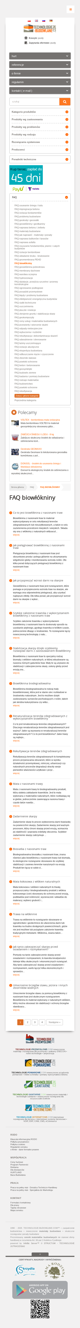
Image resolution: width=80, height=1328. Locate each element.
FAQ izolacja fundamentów (28, 213)
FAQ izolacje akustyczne (27, 347)
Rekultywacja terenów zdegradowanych (37, 751)
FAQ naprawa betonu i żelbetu (30, 227)
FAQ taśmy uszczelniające (28, 343)
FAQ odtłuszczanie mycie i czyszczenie (34, 354)
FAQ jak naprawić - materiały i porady (33, 235)
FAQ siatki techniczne (25, 302)
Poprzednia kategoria (25, 400)
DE (51, 20)
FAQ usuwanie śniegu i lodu (29, 205)
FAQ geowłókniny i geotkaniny (30, 224)
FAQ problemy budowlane (28, 216)
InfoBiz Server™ (31, 1243)
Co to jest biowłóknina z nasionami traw (38, 512)
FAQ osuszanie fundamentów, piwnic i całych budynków (37, 247)
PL (29, 20)
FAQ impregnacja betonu (27, 209)
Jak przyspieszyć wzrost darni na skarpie (38, 580)
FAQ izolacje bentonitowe (27, 252)
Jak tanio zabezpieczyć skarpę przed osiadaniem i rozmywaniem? (35, 948)
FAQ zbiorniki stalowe (25, 358)
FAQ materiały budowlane (28, 231)
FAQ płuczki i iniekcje (25, 310)
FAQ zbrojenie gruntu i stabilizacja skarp (35, 314)
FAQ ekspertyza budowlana (28, 350)
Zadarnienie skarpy (25, 816)
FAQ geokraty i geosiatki (27, 220)
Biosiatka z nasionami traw (29, 849)
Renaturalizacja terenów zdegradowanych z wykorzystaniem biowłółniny (40, 717)
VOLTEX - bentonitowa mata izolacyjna (40, 420)
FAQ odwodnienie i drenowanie (30, 339)
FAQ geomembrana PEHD (28, 259)
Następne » (54, 1022)
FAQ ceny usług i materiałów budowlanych (36, 321)
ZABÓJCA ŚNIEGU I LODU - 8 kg (37, 434)
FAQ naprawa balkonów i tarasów (31, 238)
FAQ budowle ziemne (25, 372)
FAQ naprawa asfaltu (25, 242)
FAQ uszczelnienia (24, 306)
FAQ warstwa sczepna (26, 274)
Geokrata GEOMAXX (31, 449)
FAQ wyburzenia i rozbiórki (28, 332)
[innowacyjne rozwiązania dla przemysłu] (40, 1042)
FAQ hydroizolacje (24, 278)
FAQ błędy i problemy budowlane (31, 295)
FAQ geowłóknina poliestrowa (30, 267)
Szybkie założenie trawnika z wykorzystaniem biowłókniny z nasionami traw (41, 614)
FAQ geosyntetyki (23, 369)
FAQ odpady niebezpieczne (28, 328)
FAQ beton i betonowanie (27, 365)
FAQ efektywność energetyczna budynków (36, 299)
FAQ (32, 487)
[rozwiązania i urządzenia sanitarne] (40, 1087)
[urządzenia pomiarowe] (40, 1065)
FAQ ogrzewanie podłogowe (29, 288)
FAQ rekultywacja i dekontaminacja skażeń (36, 336)
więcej (16, 535)
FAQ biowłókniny (23, 263)
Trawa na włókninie (25, 914)
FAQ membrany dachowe (27, 270)
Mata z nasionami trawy (28, 783)
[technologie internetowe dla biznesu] (40, 1110)
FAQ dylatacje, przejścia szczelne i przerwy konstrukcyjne (36, 283)
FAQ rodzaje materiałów (27, 380)
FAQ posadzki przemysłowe (28, 291)
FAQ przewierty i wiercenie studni (31, 325)
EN (36, 20)
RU (43, 20)
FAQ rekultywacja (23, 391)
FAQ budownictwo (24, 384)
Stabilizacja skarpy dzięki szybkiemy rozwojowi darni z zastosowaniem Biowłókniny (42, 649)
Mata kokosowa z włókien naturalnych (36, 881)
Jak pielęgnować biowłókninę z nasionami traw (39, 546)
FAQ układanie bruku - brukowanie (32, 256)
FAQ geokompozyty (24, 317)
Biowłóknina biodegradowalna (32, 683)
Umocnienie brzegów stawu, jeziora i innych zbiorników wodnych (40, 986)
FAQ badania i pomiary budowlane (32, 376)
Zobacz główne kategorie (27, 396)
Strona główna (17, 487)
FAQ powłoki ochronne (26, 361)
